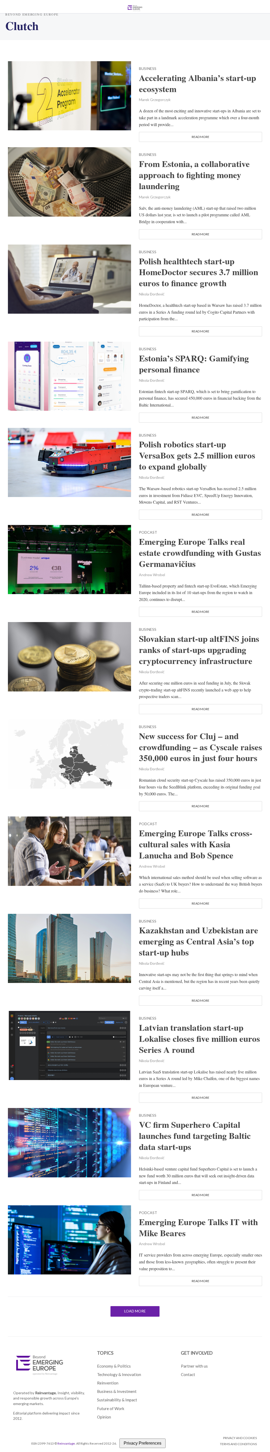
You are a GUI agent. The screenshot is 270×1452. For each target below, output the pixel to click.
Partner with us (194, 1366)
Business (147, 69)
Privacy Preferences (142, 1443)
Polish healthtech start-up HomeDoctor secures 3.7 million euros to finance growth (198, 272)
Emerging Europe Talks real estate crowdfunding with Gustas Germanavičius (200, 552)
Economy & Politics (114, 1366)
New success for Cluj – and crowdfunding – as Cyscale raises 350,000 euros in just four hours (200, 747)
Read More (200, 137)
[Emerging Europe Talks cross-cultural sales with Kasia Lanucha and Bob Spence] (69, 850)
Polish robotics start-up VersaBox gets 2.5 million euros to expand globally (197, 455)
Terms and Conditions (238, 1444)
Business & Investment (117, 1391)
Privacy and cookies (240, 1438)
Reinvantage (66, 1443)
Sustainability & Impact (117, 1399)
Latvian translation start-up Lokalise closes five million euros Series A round (199, 1038)
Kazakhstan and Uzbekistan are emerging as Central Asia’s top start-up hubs (198, 941)
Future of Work (110, 1408)
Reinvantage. (46, 1393)
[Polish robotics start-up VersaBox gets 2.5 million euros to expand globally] (69, 461)
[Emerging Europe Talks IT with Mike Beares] (69, 1239)
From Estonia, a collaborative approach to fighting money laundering (194, 175)
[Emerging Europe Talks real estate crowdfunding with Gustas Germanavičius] (69, 559)
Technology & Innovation (119, 1374)
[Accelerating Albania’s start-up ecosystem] (69, 95)
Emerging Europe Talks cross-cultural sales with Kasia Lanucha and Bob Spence (195, 844)
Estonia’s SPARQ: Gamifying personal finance (194, 364)
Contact (188, 1374)
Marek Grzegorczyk (155, 99)
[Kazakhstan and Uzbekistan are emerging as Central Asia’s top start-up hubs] (69, 947)
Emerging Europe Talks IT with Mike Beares (198, 1227)
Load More (135, 1311)
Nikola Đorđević (152, 294)
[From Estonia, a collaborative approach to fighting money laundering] (69, 181)
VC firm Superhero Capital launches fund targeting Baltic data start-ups (195, 1135)
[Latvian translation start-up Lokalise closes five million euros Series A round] (69, 1045)
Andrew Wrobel (152, 574)
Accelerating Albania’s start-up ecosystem (197, 83)
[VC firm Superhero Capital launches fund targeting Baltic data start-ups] (69, 1142)
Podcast (148, 532)
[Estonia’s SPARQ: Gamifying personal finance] (69, 375)
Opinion (104, 1417)
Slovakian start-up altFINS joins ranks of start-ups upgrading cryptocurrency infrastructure (199, 649)
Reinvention (107, 1383)
